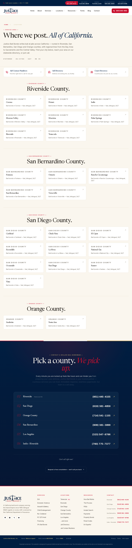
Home (32, 11)
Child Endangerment (44, 510)
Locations (59, 11)
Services (48, 11)
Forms (82, 11)
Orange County (66, 510)
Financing (40, 521)
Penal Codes (88, 521)
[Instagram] (10, 518)
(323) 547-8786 (123, 517)
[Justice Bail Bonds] (17, 498)
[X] (14, 518)
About (40, 11)
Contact (97, 11)
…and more (64, 521)
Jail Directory (65, 524)
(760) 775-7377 (123, 522)
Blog (89, 11)
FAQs (85, 506)
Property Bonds (89, 517)
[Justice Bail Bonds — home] (10, 11)
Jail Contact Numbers (68, 528)
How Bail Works (89, 499)
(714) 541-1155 (123, 508)
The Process (88, 503)
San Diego (64, 506)
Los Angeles (65, 517)
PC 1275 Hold (41, 517)
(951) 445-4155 (123, 499)
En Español (87, 524)
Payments (87, 514)
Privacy (113, 538)
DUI (38, 499)
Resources (71, 11)
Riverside (64, 503)
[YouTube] (19, 518)
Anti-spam (125, 538)
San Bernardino (66, 514)
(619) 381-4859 (123, 504)
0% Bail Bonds (42, 524)
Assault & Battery (43, 506)
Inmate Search (88, 510)
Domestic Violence (43, 503)
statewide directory (11, 53)
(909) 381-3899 (123, 513)
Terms (119, 538)
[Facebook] (5, 518)
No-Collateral (41, 514)
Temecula (65, 499)
